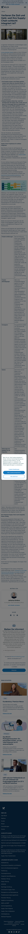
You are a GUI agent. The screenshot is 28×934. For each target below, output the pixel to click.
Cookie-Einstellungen (14, 469)
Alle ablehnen (14, 476)
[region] (14, 467)
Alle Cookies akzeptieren (14, 472)
